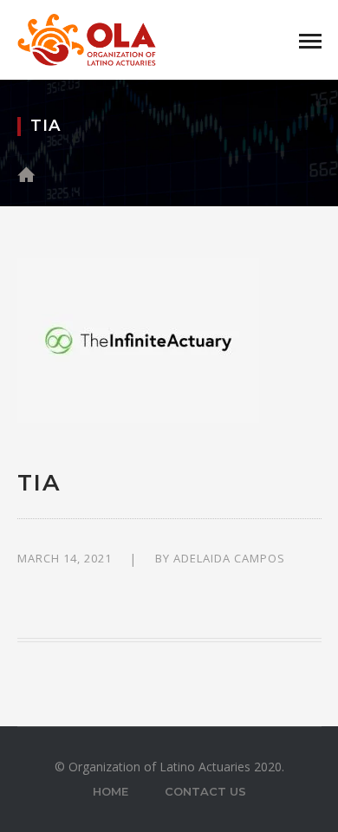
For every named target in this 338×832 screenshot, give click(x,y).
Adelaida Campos (229, 558)
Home (110, 791)
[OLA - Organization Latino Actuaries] (86, 38)
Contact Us (205, 791)
